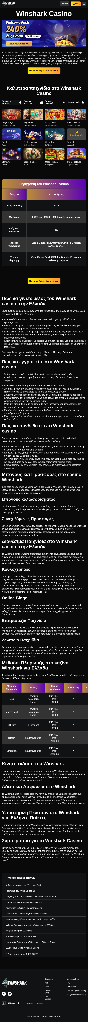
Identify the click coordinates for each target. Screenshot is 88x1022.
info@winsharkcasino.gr (76, 995)
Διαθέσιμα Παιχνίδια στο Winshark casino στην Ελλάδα (30, 919)
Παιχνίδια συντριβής (49, 102)
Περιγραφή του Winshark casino (20, 891)
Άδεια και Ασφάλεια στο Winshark (21, 936)
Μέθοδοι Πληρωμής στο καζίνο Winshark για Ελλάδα (30, 925)
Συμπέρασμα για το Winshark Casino (22, 948)
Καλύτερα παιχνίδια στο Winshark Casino (24, 885)
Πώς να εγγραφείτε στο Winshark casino (24, 902)
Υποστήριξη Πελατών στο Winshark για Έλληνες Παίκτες (31, 942)
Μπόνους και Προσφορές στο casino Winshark (27, 914)
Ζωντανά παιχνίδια (27, 102)
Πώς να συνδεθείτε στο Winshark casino (24, 908)
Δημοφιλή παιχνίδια (6, 102)
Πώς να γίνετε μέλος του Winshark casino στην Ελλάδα (31, 896)
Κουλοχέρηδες (74, 102)
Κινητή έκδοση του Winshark (19, 931)
